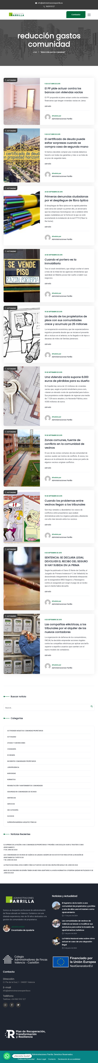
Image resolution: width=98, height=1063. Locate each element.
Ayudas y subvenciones (16, 743)
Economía (11, 755)
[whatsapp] (5, 1005)
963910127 (50, 6)
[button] (7, 1056)
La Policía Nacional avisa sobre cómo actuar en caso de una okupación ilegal (34, 865)
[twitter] (18, 1005)
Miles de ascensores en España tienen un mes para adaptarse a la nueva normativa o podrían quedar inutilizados (47, 870)
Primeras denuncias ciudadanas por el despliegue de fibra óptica (66, 198)
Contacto (75, 14)
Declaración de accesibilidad (69, 1059)
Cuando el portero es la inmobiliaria (60, 261)
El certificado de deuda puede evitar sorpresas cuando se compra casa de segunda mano (66, 143)
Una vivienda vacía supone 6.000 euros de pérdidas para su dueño (67, 379)
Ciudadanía (11, 749)
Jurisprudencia (13, 767)
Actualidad (11, 80)
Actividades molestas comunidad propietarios (25, 731)
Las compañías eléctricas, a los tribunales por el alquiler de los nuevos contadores (65, 628)
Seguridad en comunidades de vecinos (22, 792)
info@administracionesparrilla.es (50, 3)
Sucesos (10, 816)
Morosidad (11, 773)
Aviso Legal (41, 1059)
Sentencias (11, 798)
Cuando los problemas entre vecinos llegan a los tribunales (65, 502)
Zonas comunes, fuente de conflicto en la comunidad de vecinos (64, 444)
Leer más (48, 106)
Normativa (11, 779)
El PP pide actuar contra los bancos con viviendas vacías (64, 90)
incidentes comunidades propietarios (21, 761)
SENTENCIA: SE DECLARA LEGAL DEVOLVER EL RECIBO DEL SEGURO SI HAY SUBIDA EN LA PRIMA (66, 561)
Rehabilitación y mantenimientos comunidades (25, 786)
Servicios (11, 804)
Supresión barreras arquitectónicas (21, 822)
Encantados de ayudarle (22, 930)
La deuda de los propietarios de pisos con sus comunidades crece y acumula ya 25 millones (66, 320)
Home (35, 52)
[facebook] (11, 1005)
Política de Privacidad (26, 1059)
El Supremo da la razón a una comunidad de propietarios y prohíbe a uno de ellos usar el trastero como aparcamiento (44, 846)
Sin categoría (12, 810)
